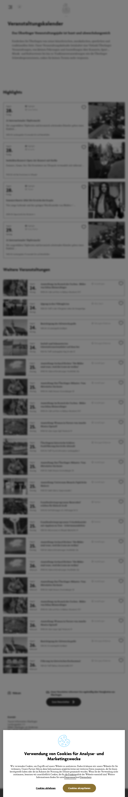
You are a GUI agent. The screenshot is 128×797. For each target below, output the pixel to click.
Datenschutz (85, 777)
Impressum (70, 777)
